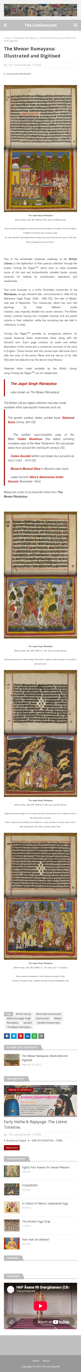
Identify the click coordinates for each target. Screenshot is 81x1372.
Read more (12, 1147)
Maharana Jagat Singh (19, 1018)
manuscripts (42, 1018)
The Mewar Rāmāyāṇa (25, 38)
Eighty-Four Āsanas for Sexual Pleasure (45, 1167)
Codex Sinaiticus (29, 439)
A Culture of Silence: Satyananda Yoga (45, 1203)
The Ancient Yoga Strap (36, 1221)
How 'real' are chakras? (36, 1239)
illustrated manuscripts (48, 1014)
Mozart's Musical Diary (26, 469)
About (46, 1361)
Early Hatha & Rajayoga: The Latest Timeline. (35, 1124)
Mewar (58, 1018)
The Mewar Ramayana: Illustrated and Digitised (44, 1058)
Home (7, 38)
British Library (23, 1014)
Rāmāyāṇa (12, 1022)
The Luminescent (40, 25)
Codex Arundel (21, 456)
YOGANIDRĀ (30, 1185)
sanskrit (27, 1022)
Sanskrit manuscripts (48, 1022)
